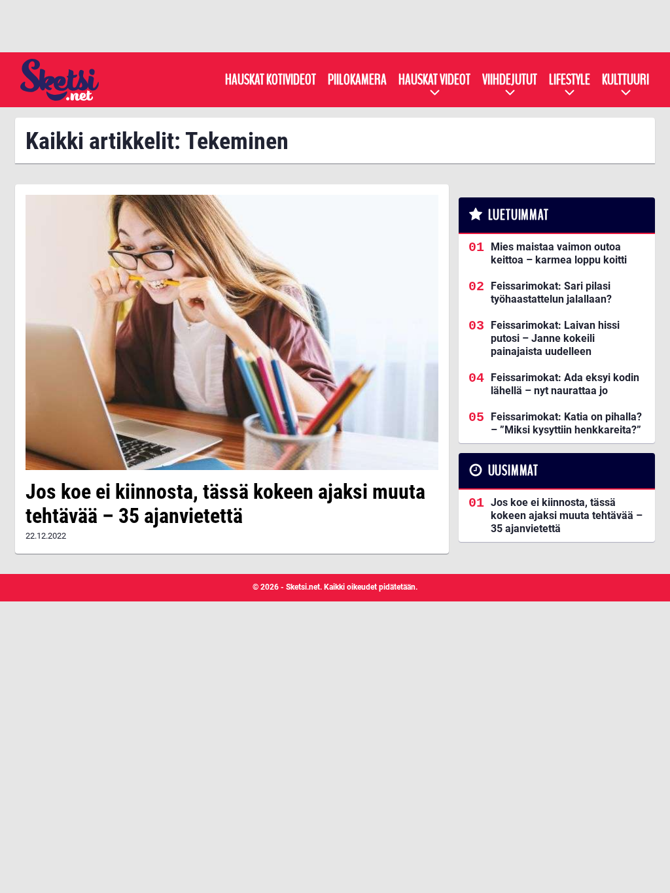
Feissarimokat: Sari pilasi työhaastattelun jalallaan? (551, 292)
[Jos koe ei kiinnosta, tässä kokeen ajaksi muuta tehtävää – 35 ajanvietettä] (232, 332)
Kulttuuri (625, 80)
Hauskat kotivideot (270, 80)
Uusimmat (513, 470)
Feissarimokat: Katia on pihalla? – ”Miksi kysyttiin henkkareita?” (566, 423)
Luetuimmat (518, 215)
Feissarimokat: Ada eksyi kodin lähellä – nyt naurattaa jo (565, 384)
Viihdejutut (509, 80)
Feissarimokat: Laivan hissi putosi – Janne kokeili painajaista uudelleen (555, 338)
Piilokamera (357, 80)
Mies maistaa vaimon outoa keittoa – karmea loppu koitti (559, 253)
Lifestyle (569, 80)
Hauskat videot (434, 80)
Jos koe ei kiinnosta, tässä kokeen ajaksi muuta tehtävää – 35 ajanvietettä (225, 503)
